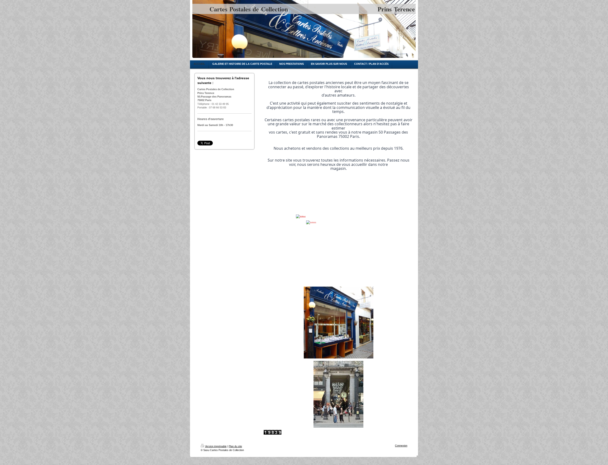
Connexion (401, 445)
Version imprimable (216, 446)
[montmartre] (338, 239)
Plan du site (235, 446)
